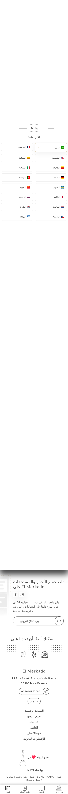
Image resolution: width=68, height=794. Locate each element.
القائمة (34, 727)
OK (59, 621)
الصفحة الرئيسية (34, 710)
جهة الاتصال (34, 733)
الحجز (8, 792)
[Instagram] (21, 594)
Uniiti (29, 770)
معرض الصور (34, 716)
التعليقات (34, 721)
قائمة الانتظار (25, 792)
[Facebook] (15, 594)
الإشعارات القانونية (34, 738)
